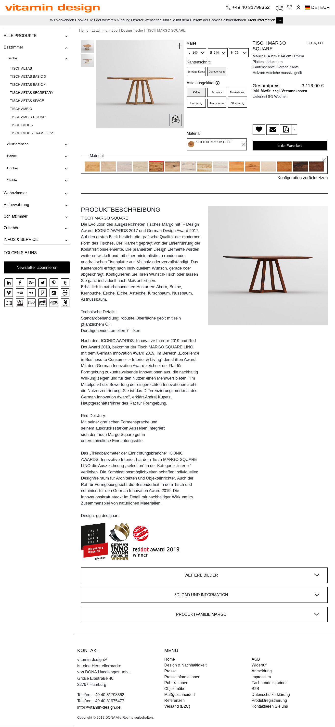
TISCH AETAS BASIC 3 (28, 76)
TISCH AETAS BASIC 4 (28, 84)
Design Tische (132, 30)
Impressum (261, 677)
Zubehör (11, 228)
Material (194, 133)
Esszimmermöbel (104, 30)
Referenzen (174, 700)
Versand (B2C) (177, 706)
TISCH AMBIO (21, 109)
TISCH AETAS (21, 68)
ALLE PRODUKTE (20, 36)
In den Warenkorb (289, 146)
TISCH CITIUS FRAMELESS (32, 133)
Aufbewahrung (16, 205)
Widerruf (259, 665)
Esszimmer (13, 47)
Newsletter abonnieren (36, 267)
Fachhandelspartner (269, 683)
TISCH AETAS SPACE (27, 101)
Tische (12, 58)
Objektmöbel (175, 689)
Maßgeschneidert (179, 694)
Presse (170, 671)
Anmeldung (262, 671)
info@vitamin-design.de (98, 707)
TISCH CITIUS (21, 125)
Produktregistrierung (269, 700)
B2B (255, 689)
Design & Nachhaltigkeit (185, 665)
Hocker (12, 168)
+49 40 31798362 (251, 7)
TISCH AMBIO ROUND (28, 117)
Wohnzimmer (15, 193)
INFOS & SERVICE (21, 239)
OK (279, 20)
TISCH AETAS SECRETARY (31, 93)
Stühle (12, 180)
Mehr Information (261, 20)
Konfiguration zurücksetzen (303, 177)
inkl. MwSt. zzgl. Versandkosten (280, 91)
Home (84, 30)
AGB (256, 659)
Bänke (12, 156)
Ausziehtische (17, 144)
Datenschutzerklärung (271, 694)
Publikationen (176, 683)
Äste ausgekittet (200, 83)
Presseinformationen (182, 677)
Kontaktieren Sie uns (270, 706)
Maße (191, 43)
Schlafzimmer (15, 216)
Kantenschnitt (198, 62)
